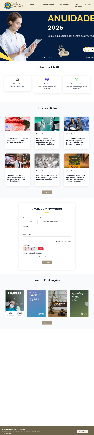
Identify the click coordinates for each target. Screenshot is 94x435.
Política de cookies (6, 433)
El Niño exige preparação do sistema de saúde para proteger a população (17, 140)
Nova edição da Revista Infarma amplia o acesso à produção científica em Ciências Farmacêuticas (46, 141)
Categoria (26, 226)
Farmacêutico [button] (64, 4)
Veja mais (47, 192)
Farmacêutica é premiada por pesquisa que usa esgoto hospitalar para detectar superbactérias (75, 141)
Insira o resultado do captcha (33, 253)
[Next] (90, 35)
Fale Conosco (78, 5)
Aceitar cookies (82, 431)
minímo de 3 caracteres (63, 241)
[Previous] (4, 35)
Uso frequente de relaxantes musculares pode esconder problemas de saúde (46, 177)
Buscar (47, 262)
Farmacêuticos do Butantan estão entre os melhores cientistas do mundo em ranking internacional (17, 178)
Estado (25, 218)
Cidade (42, 218)
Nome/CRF (27, 235)
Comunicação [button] (48, 4)
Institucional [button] (33, 4)
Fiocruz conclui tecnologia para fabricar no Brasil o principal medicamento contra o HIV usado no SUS (76, 178)
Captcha (26, 245)
